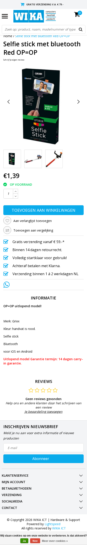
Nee (35, 541)
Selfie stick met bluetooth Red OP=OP (42, 36)
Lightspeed (52, 524)
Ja (24, 541)
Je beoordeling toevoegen (43, 411)
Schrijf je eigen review (13, 59)
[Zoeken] (81, 29)
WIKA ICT (59, 528)
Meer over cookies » (55, 541)
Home (7, 36)
